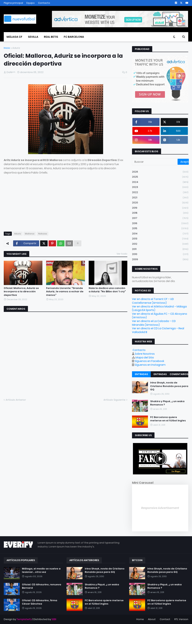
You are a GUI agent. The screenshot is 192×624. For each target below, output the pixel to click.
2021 (160, 197)
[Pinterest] (52, 243)
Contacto (44, 2)
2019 (160, 208)
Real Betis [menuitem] (51, 37)
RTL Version (181, 619)
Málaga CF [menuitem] (14, 37)
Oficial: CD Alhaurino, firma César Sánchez (39, 602)
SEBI (54, 619)
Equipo (30, 2)
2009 (160, 259)
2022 (160, 192)
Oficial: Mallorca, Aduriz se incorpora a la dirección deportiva (21, 292)
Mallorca (29, 233)
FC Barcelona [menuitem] (74, 37)
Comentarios (179, 374)
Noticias (42, 233)
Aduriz (16, 48)
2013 (160, 238)
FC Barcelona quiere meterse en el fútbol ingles (168, 419)
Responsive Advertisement (160, 508)
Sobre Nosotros (145, 354)
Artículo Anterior (16, 400)
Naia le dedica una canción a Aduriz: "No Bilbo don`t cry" (107, 290)
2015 (160, 228)
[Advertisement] (65, 201)
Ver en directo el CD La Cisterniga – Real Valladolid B (158, 330)
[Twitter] (44, 243)
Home (140, 619)
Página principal (13, 2)
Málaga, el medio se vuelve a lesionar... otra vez (41, 570)
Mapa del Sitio (145, 357)
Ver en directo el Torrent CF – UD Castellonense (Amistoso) (153, 301)
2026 (160, 172)
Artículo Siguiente (114, 400)
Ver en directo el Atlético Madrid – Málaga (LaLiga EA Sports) (159, 308)
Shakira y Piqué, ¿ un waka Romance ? (167, 403)
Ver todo (122, 253)
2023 (160, 187)
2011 (160, 249)
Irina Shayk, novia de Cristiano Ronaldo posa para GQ (169, 386)
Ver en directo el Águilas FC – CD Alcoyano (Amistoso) (159, 315)
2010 (160, 254)
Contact (165, 619)
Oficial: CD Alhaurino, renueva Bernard (41, 586)
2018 (160, 213)
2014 (160, 233)
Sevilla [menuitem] (33, 37)
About (152, 619)
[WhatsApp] (60, 243)
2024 (160, 182)
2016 (160, 223)
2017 (160, 218)
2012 (160, 244)
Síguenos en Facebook (149, 361)
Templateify (24, 619)
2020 (160, 202)
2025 (160, 177)
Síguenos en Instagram (150, 365)
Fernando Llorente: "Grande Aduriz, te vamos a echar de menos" (64, 292)
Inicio (7, 48)
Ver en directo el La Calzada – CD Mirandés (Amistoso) (154, 323)
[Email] (69, 243)
